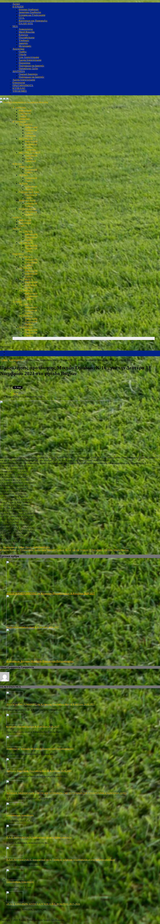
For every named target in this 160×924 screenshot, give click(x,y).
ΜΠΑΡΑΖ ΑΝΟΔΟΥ (30, 152)
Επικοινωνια (18, 82)
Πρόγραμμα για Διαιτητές (31, 65)
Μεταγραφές (25, 46)
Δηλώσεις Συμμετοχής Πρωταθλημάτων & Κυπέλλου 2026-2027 (39, 771)
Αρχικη (16, 3)
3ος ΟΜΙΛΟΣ (26, 279)
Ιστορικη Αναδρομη (28, 9)
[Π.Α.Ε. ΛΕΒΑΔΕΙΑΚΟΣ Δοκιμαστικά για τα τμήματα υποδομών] (14, 834)
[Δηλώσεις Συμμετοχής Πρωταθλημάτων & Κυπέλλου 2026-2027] (14, 768)
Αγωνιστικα (18, 48)
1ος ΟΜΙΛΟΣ (26, 124)
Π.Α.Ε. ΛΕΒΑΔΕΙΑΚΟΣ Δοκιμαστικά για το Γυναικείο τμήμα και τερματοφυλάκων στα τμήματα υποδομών (60, 859)
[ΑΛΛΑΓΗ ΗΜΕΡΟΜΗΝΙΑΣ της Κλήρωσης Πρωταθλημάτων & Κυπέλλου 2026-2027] (29, 590)
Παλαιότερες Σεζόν (28, 68)
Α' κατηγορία (19, 107)
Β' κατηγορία (18, 121)
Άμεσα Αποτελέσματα (30, 60)
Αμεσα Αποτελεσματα (23, 79)
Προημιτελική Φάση (29, 192)
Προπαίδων (18, 253)
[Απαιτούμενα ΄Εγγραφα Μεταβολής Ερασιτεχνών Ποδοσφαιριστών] (29, 658)
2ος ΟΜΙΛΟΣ (26, 138)
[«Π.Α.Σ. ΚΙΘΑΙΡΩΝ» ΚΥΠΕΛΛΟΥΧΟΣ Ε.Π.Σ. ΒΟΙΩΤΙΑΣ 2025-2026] (14, 901)
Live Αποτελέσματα (29, 57)
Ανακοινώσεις (26, 29)
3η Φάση (23, 183)
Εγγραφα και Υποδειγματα (32, 15)
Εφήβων (16, 217)
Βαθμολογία (25, 110)
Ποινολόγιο (24, 63)
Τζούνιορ (17, 301)
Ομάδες (23, 51)
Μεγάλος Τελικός (27, 208)
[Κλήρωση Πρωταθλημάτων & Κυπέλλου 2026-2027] (29, 624)
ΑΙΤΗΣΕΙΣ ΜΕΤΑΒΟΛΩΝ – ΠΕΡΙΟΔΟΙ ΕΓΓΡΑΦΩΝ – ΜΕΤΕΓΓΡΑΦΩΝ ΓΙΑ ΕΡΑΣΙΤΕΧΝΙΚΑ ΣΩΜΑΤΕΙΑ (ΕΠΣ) (66, 793)
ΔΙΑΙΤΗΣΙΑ (18, 71)
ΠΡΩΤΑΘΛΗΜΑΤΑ (22, 85)
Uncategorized (16, 360)
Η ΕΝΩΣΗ (18, 6)
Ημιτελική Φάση (27, 200)
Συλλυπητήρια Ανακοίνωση (20, 815)
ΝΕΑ (15, 26)
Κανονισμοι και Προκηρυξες (33, 20)
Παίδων (16, 228)
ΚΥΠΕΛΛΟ (18, 88)
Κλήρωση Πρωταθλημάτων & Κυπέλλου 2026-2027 (32, 627)
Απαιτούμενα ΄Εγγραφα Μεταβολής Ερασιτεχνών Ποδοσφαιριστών (40, 661)
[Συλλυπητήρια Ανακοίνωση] (14, 812)
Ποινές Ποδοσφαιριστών (37, 547)
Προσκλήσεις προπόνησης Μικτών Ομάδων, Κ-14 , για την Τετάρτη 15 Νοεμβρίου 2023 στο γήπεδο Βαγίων (74, 550)
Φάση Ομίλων (26, 166)
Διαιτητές (23, 43)
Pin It (15, 393)
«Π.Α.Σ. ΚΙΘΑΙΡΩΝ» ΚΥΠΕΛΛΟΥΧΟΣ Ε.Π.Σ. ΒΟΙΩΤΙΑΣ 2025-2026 (43, 904)
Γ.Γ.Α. (22, 18)
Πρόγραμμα (25, 113)
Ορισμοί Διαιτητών (28, 74)
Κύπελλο (23, 34)
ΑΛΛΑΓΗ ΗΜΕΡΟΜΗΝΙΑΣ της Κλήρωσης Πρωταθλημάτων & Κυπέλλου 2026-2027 (50, 593)
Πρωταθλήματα (26, 37)
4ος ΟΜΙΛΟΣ (26, 290)
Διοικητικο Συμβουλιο (30, 12)
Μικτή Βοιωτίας (27, 32)
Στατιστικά (24, 118)
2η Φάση (23, 175)
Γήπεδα (22, 54)
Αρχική (3, 360)
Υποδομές (24, 40)
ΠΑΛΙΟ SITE (26, 23)
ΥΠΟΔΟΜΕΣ (19, 91)
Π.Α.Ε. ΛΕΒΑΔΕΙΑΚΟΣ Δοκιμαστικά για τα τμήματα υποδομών (39, 837)
